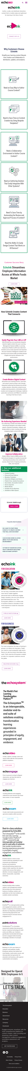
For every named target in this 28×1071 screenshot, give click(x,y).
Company (5, 1022)
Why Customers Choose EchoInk (14, 50)
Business (5, 1012)
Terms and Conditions (14, 1063)
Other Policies (9, 1060)
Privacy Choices (18, 1060)
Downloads (6, 1026)
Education (5, 1009)
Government (6, 1016)
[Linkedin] (4, 1052)
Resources (5, 1019)
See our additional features (11, 469)
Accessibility (10, 1056)
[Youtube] (7, 1052)
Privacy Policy (18, 1056)
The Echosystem (7, 1005)
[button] (23, 2)
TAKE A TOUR (14, 506)
